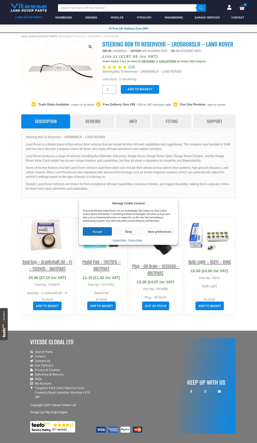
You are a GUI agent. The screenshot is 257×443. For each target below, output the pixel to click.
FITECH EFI (144, 17)
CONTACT (237, 17)
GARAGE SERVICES (207, 17)
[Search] (201, 8)
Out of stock (155, 306)
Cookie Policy (119, 240)
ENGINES (91, 17)
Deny (128, 231)
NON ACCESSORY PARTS (43, 36)
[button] (90, 46)
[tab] (45, 121)
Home (24, 36)
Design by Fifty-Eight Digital (48, 412)
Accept (97, 231)
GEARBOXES (63, 17)
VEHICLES (116, 17)
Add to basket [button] (47, 306)
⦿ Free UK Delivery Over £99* (128, 28)
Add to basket (140, 89)
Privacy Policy (135, 240)
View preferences (159, 231)
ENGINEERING (174, 17)
